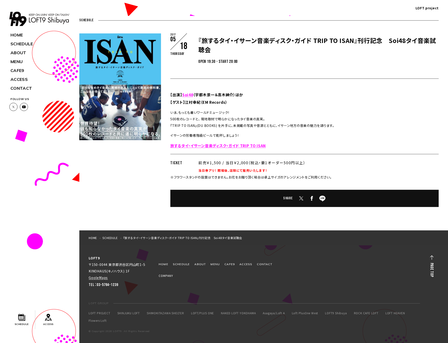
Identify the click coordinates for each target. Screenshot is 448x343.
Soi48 (187, 94)
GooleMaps (98, 277)
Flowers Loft (98, 320)
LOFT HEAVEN (395, 313)
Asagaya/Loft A (274, 313)
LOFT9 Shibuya (336, 313)
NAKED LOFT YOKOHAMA (238, 313)
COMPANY (166, 276)
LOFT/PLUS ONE (202, 313)
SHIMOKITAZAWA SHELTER (165, 313)
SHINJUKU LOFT (128, 313)
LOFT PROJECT (99, 313)
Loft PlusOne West (305, 313)
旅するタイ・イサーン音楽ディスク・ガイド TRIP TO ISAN (218, 145)
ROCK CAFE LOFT (366, 313)
